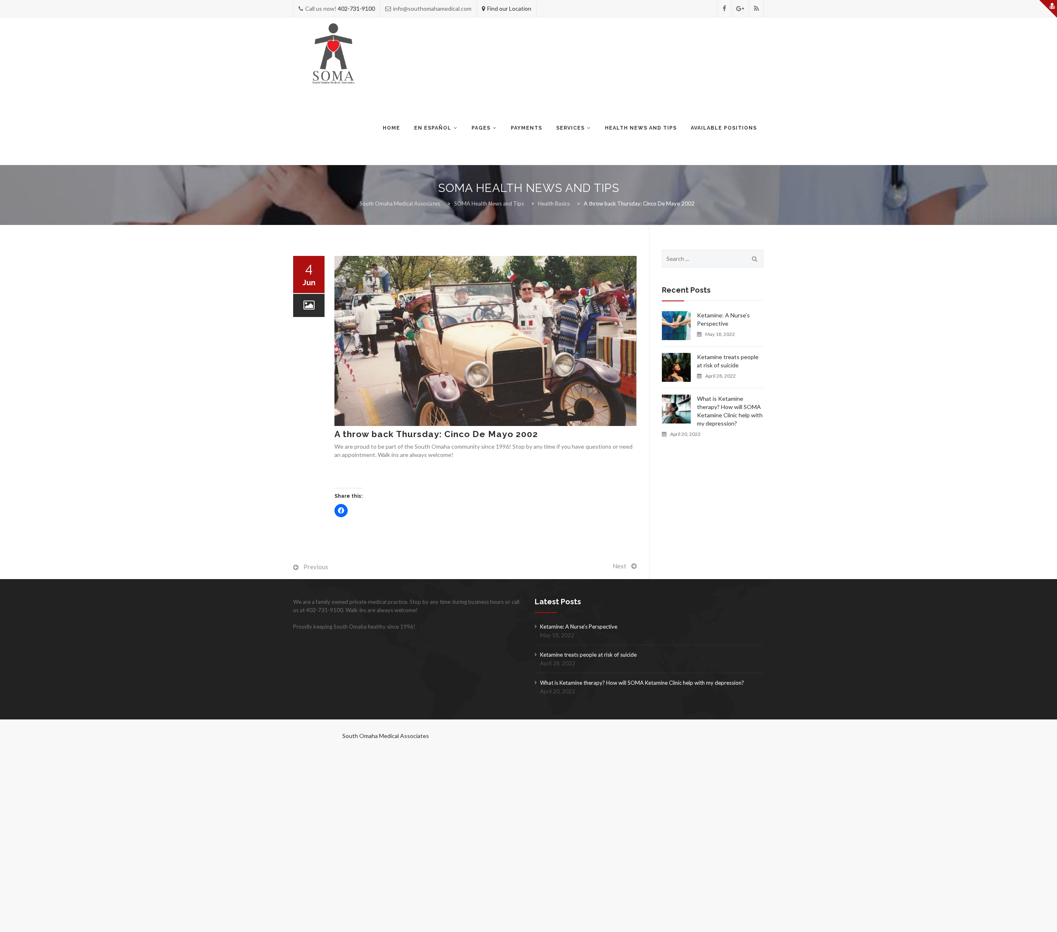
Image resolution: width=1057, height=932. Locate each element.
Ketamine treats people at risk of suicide (727, 361)
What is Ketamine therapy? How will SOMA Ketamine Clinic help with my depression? (730, 411)
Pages (481, 128)
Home (391, 128)
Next (619, 566)
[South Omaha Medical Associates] (335, 54)
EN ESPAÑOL (432, 128)
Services (570, 128)
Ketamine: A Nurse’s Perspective (723, 319)
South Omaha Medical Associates (385, 735)
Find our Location (509, 8)
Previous (315, 566)
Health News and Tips (641, 128)
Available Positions (724, 128)
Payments (526, 128)
